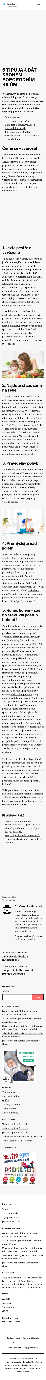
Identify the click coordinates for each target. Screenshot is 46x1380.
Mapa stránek (9, 1307)
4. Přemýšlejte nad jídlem (18, 132)
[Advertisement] (23, 33)
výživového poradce (21, 694)
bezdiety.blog (22, 759)
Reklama (6, 1303)
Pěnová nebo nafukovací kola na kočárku (22, 1137)
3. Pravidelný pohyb (15, 128)
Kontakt (6, 1299)
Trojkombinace (9, 1092)
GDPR (5, 1311)
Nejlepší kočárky (10, 1113)
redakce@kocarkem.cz (13, 1321)
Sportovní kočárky (11, 1096)
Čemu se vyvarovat (14, 117)
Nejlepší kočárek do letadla (15, 1124)
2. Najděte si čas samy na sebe (20, 125)
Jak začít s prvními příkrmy (15, 1132)
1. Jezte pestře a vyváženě (18, 121)
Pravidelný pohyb (31, 473)
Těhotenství (8, 155)
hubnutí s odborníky (19, 804)
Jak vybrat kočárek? (11, 1221)
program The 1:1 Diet (13, 318)
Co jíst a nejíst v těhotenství (19, 821)
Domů (5, 1209)
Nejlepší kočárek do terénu (15, 1128)
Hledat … (6, 991)
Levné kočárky (9, 1109)
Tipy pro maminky (9, 900)
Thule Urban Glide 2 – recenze (17, 1141)
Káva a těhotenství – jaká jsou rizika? (24, 824)
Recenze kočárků (10, 1213)
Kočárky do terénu (11, 1104)
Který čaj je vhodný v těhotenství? (22, 835)
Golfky (5, 1100)
